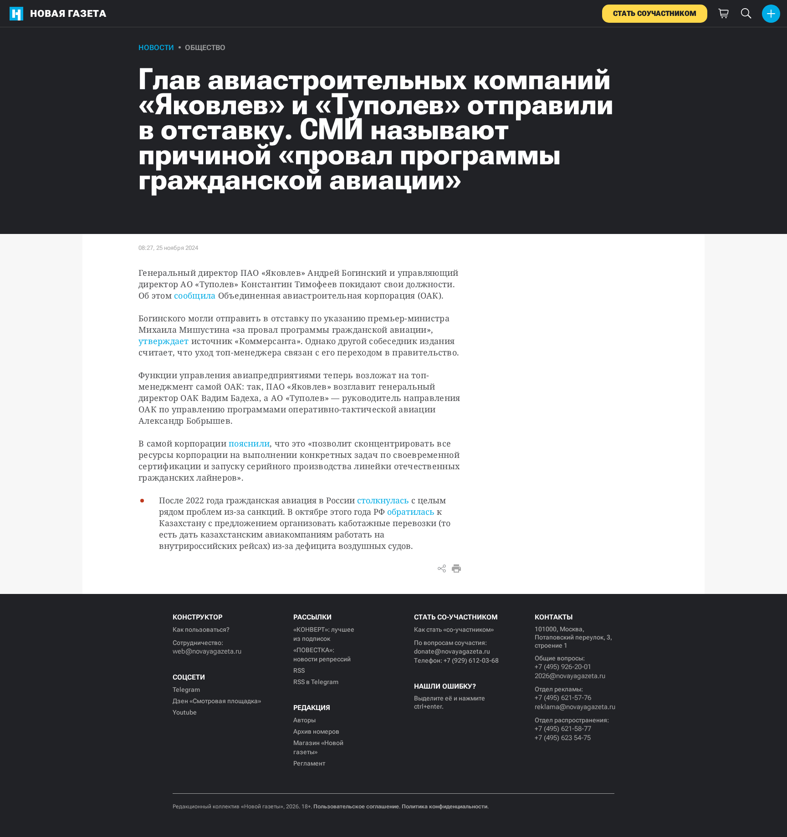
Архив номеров (316, 731)
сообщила (194, 295)
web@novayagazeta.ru (207, 651)
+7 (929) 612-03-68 (471, 660)
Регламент (309, 763)
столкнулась (383, 500)
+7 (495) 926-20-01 (563, 667)
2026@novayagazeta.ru (570, 676)
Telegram (186, 689)
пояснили (249, 443)
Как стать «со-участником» (454, 629)
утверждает (163, 340)
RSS (299, 670)
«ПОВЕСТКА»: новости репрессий (322, 654)
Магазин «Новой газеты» (318, 747)
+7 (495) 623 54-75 (563, 738)
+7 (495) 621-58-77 (563, 729)
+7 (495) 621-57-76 (563, 698)
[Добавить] (771, 14)
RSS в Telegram (315, 681)
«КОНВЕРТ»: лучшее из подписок (323, 634)
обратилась (410, 511)
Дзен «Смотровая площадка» (217, 701)
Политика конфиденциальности (444, 806)
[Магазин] (723, 13)
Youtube (185, 712)
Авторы (304, 720)
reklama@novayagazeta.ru (574, 707)
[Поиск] (746, 13)
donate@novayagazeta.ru (452, 651)
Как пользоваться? (201, 629)
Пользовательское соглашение (356, 806)
